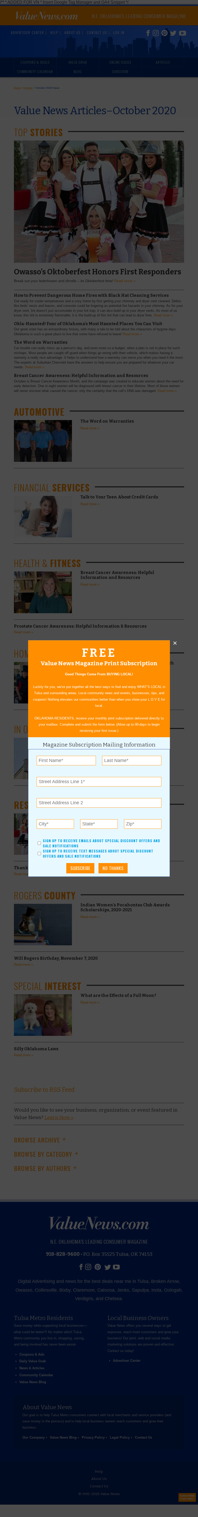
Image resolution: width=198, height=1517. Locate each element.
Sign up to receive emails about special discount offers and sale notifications (101, 843)
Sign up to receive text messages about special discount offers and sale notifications (98, 854)
